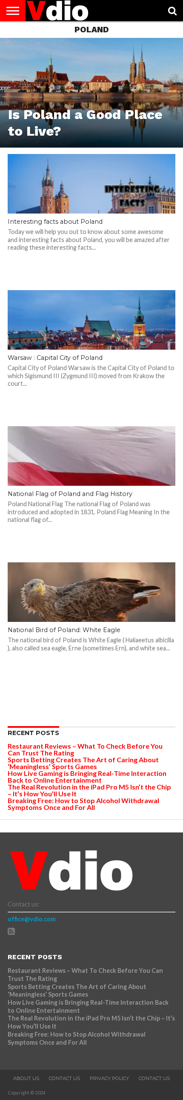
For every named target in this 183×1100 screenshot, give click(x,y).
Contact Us (64, 1078)
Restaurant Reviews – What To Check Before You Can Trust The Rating (85, 749)
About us (26, 1078)
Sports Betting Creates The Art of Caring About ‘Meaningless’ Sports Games (83, 762)
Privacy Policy (109, 1078)
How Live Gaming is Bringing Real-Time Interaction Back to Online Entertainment (87, 776)
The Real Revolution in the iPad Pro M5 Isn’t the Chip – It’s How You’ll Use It (89, 790)
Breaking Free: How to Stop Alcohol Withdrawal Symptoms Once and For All (83, 803)
